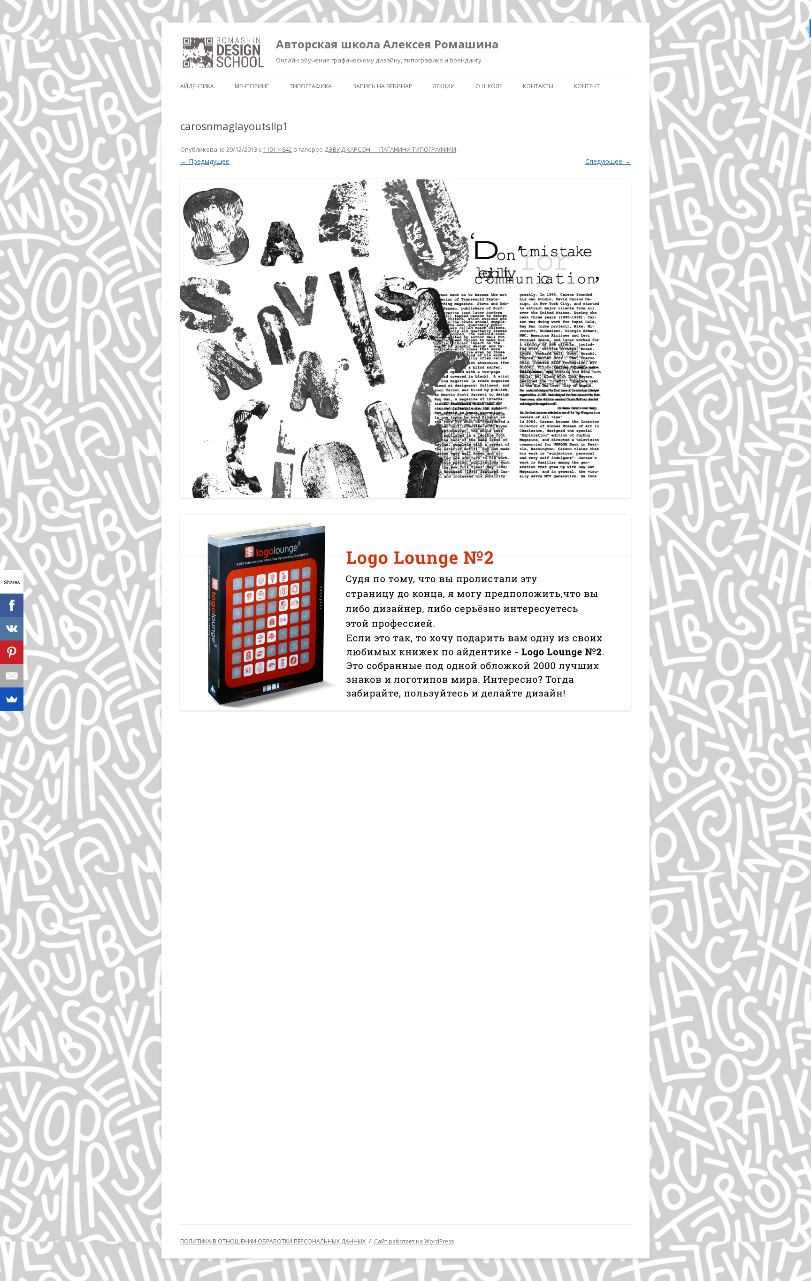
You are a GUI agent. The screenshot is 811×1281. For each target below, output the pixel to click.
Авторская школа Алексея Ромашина (387, 44)
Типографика (311, 86)
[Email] (11, 675)
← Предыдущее (205, 161)
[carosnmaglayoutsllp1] (405, 338)
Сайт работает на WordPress (414, 1241)
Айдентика (197, 86)
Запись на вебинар (382, 86)
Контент (587, 86)
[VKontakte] (11, 628)
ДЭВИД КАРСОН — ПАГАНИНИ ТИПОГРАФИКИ (390, 149)
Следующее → (608, 161)
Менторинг (252, 86)
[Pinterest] (11, 652)
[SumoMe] (11, 699)
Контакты (538, 86)
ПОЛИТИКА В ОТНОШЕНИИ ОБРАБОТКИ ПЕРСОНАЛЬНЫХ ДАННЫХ (273, 1241)
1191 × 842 (277, 149)
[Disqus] (405, 840)
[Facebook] (11, 605)
